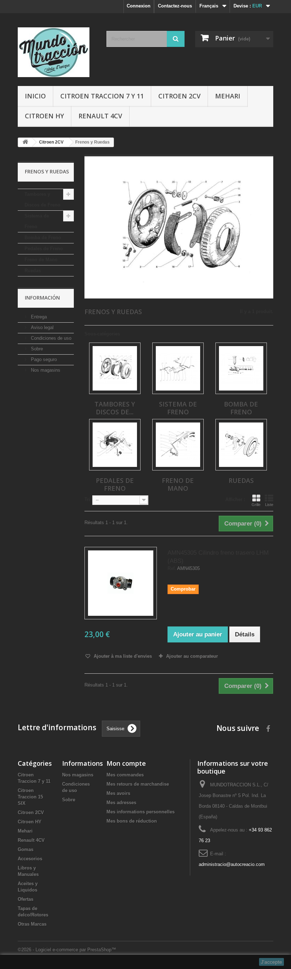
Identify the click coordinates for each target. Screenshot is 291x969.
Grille (256, 504)
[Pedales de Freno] (115, 444)
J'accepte (271, 962)
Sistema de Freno (36, 221)
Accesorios (30, 858)
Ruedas (32, 270)
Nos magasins (44, 370)
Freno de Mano (40, 259)
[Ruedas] (241, 444)
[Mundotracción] (57, 52)
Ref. (172, 568)
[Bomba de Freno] (241, 368)
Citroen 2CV (179, 96)
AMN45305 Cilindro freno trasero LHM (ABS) (218, 556)
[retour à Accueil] (25, 142)
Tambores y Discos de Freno (42, 200)
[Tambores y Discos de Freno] (115, 368)
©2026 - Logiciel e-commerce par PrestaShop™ (67, 949)
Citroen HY (44, 116)
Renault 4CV (100, 116)
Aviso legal (41, 327)
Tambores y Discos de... (114, 408)
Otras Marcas (32, 924)
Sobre (36, 348)
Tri (87, 499)
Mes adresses (121, 802)
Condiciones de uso (50, 338)
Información (42, 297)
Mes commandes (125, 774)
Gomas (25, 849)
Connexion (138, 6)
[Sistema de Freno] (178, 368)
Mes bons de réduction (131, 821)
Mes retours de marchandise (137, 784)
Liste (269, 504)
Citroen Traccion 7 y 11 (102, 96)
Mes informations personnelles (140, 811)
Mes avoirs (118, 793)
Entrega (38, 316)
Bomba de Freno (42, 237)
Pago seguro (43, 359)
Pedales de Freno (43, 248)
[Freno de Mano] (178, 444)
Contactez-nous (175, 6)
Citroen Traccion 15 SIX (30, 797)
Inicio (35, 96)
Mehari (227, 96)
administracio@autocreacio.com (232, 864)
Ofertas (25, 899)
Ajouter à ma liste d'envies (122, 656)
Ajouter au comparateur (192, 656)
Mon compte (126, 763)
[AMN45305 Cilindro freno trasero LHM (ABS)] (120, 583)
